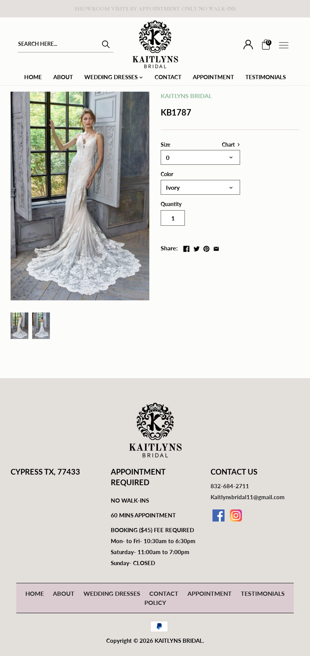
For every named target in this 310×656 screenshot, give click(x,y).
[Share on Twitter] (197, 247)
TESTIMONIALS (263, 593)
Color (167, 174)
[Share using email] (216, 247)
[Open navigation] (283, 45)
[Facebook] (218, 515)
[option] (19, 325)
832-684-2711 (230, 486)
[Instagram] (236, 515)
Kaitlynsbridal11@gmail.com (248, 497)
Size (165, 144)
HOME (34, 593)
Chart (229, 144)
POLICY (155, 602)
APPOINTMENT (210, 593)
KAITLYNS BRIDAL (186, 95)
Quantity (171, 204)
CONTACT (163, 593)
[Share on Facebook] (186, 247)
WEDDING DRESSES (112, 593)
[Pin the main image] (206, 247)
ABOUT (63, 593)
